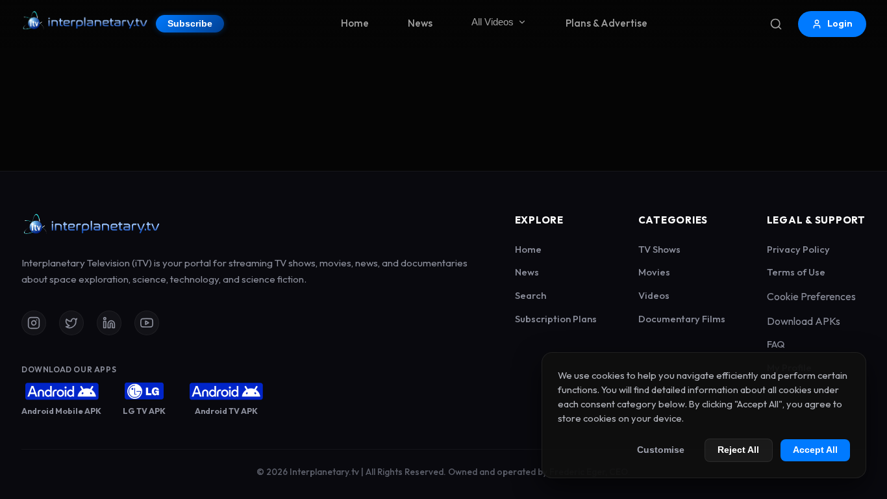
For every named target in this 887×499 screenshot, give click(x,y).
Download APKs (803, 320)
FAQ (776, 344)
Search (530, 295)
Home (355, 23)
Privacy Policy (798, 249)
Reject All (738, 450)
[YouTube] (146, 323)
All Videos (492, 21)
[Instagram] (33, 323)
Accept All (815, 450)
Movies (654, 272)
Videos (653, 295)
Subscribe (190, 24)
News (420, 23)
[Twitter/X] (71, 323)
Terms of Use (796, 272)
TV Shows (659, 249)
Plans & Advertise (606, 23)
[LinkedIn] (109, 323)
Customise (660, 450)
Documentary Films (681, 319)
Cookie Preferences (811, 296)
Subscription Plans (556, 319)
